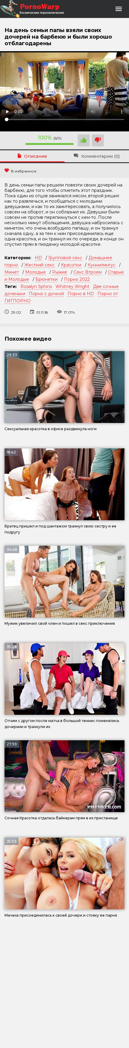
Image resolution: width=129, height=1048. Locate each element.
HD (38, 257)
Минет (11, 272)
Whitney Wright (72, 286)
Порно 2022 (77, 279)
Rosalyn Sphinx (36, 286)
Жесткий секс (39, 265)
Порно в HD (81, 293)
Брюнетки (46, 279)
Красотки (71, 265)
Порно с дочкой (46, 293)
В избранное (24, 171)
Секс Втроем (88, 272)
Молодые (35, 272)
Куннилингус (102, 265)
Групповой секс (65, 257)
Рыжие (59, 272)
